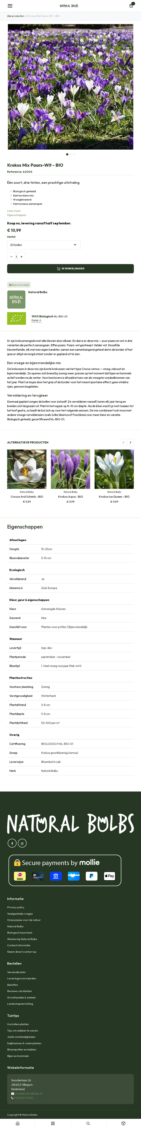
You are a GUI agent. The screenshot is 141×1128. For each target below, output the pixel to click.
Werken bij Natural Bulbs (22, 939)
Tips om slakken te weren (22, 1030)
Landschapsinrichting (20, 1003)
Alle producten (15, 16)
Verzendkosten (16, 972)
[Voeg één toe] (21, 256)
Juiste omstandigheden (21, 1037)
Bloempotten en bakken (21, 1049)
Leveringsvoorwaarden (21, 978)
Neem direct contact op (21, 951)
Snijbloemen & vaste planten (24, 1043)
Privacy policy (15, 907)
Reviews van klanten (19, 991)
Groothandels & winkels (21, 997)
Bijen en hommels (18, 1056)
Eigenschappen (16, 215)
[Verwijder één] (11, 256)
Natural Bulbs (15, 926)
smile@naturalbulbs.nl (28, 1093)
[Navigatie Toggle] (10, 6)
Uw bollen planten (18, 1024)
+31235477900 (23, 1098)
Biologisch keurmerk (19, 932)
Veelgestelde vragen (20, 913)
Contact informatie (18, 945)
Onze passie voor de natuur (24, 920)
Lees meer (14, 210)
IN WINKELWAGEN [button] (73, 268)
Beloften (12, 984)
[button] (13, 87)
